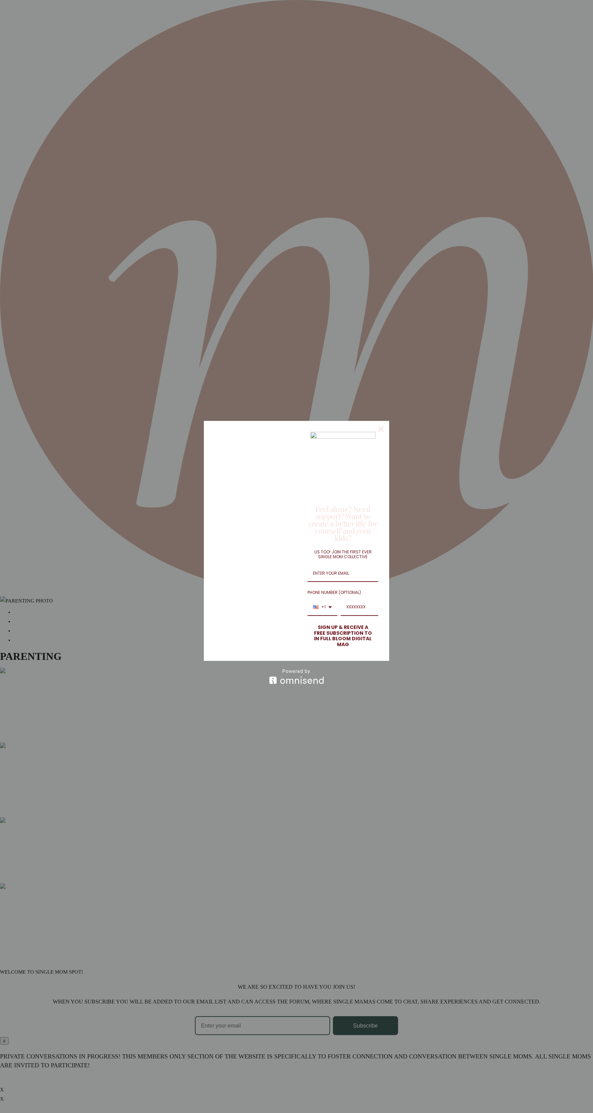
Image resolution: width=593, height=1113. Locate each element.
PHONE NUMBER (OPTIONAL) (334, 592)
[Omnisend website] (296, 676)
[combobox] (322, 607)
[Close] (381, 429)
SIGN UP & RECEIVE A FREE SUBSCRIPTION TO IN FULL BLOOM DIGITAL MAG (343, 636)
